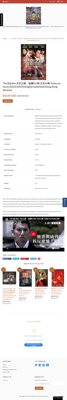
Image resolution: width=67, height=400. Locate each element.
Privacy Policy (6, 372)
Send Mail (5, 380)
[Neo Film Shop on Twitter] (36, 365)
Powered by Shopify (42, 396)
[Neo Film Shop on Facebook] (40, 365)
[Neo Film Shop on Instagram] (43, 365)
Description (29, 109)
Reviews (38, 109)
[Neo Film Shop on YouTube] (47, 365)
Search (4, 364)
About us (5, 367)
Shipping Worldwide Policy (10, 369)
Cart (53, 1)
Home (5, 38)
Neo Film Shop (33, 396)
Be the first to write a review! (33, 344)
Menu (6, 1)
